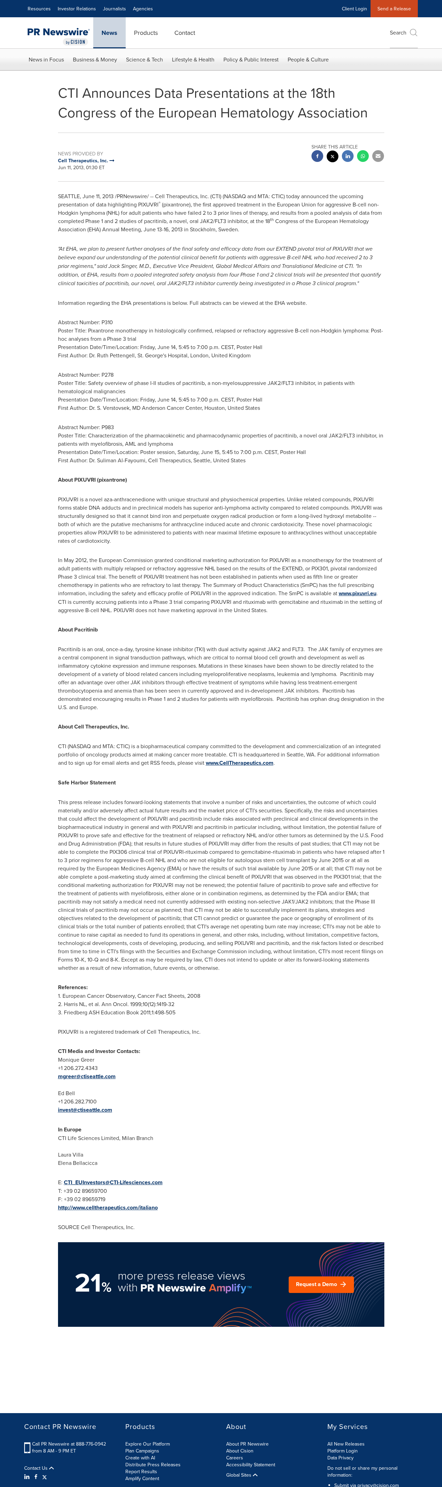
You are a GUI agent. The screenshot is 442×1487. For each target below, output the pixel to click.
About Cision (239, 1450)
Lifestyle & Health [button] (193, 59)
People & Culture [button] (308, 59)
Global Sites (239, 1474)
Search (398, 32)
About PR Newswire (247, 1443)
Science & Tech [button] (144, 59)
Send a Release (394, 8)
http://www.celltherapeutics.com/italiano (108, 1207)
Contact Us (36, 1468)
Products (146, 32)
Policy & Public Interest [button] (251, 59)
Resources (39, 8)
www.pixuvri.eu (357, 593)
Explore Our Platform (147, 1443)
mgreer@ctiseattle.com (87, 1076)
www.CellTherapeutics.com (239, 763)
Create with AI (140, 1457)
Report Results (141, 1471)
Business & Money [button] (95, 59)
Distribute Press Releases (153, 1464)
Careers (234, 1457)
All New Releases (346, 1443)
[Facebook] (36, 1476)
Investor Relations (77, 8)
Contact (184, 32)
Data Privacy (340, 1457)
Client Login (354, 8)
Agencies (143, 8)
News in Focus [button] (46, 59)
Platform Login (342, 1450)
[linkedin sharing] (348, 157)
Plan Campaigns (142, 1450)
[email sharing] (378, 157)
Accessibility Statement (250, 1464)
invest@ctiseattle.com (85, 1110)
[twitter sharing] (332, 157)
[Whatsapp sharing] (363, 157)
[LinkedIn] (27, 1476)
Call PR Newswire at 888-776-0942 (69, 1443)
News (109, 32)
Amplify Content (142, 1478)
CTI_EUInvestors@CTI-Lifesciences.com (113, 1182)
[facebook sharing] (317, 157)
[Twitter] (44, 1476)
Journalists (114, 8)
